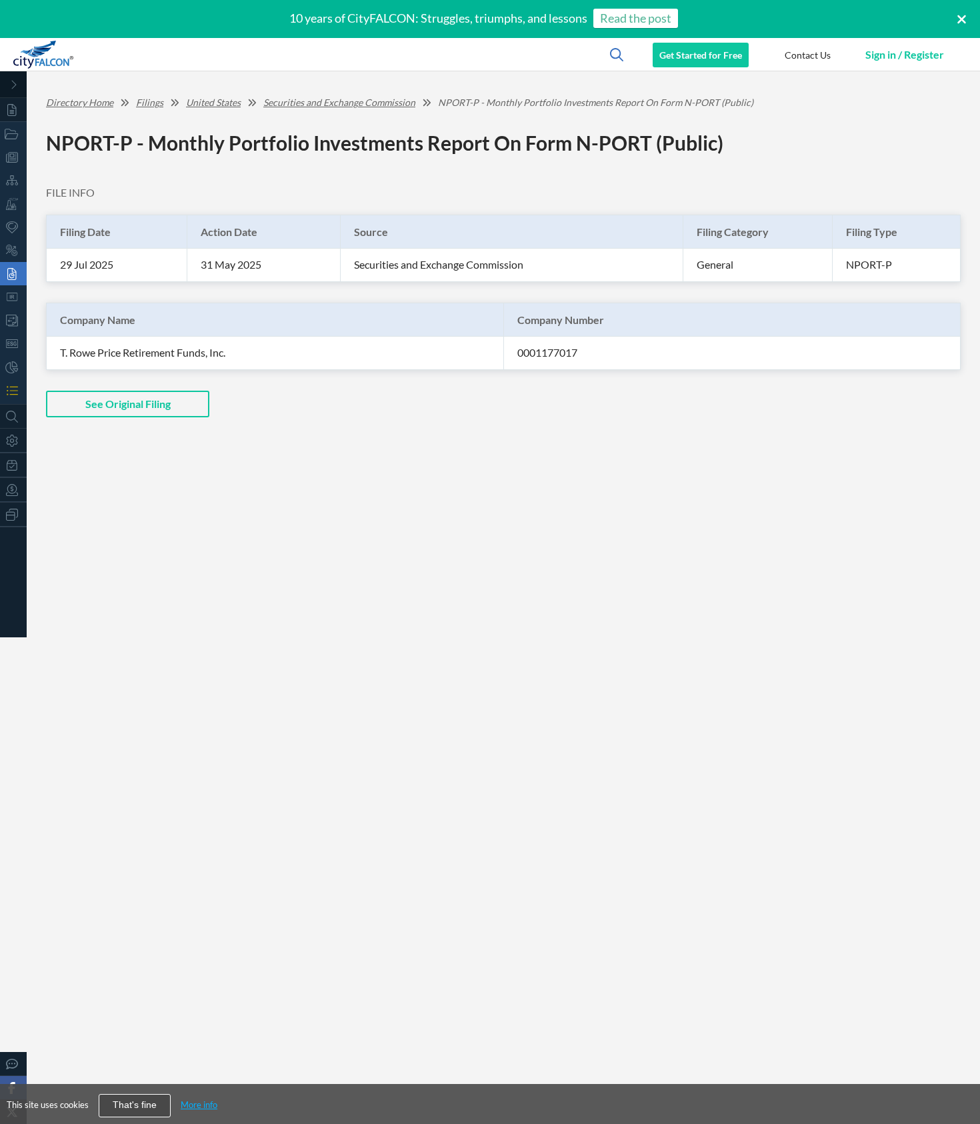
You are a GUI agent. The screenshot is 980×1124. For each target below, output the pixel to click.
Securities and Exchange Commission (339, 102)
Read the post (635, 18)
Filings (149, 102)
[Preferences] (13, 440)
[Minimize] (13, 84)
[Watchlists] (13, 390)
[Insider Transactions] (13, 320)
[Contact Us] (13, 1063)
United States (213, 102)
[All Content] (13, 109)
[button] (807, 55)
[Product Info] (13, 465)
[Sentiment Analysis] (13, 250)
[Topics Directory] (13, 133)
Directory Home (79, 102)
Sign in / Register (904, 54)
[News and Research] (13, 157)
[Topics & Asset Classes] (13, 180)
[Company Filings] (13, 273)
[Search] (13, 416)
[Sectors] (13, 203)
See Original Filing (128, 403)
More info (199, 1104)
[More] (13, 514)
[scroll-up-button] (958, 1073)
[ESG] (13, 343)
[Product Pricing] (13, 489)
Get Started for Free (700, 55)
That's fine (135, 1105)
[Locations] (13, 227)
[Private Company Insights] (13, 367)
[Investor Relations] (13, 297)
